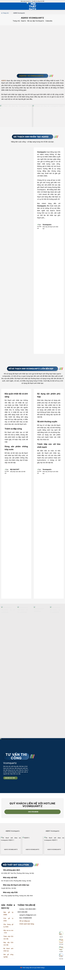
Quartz (23, 21)
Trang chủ (6, 13)
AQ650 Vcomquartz (12, 831)
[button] (2, 6)
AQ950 (3, 80)
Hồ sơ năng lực (24, 921)
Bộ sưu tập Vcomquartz (35, 21)
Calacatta (49, 21)
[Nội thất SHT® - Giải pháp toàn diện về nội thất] (32, 6)
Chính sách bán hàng (26, 924)
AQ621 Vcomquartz (53, 831)
